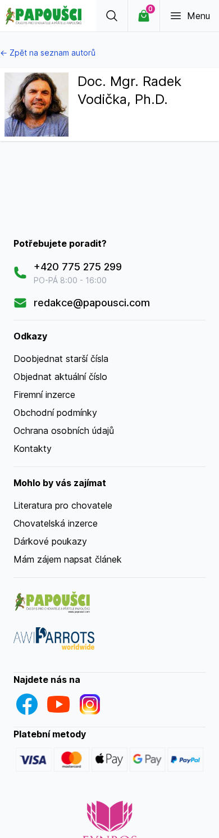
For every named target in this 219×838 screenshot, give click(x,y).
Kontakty (32, 448)
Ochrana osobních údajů (63, 430)
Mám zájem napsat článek (67, 559)
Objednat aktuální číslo (60, 376)
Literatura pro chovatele (62, 505)
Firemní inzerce (44, 394)
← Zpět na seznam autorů (47, 52)
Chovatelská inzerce (55, 523)
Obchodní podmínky (55, 412)
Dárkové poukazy (50, 541)
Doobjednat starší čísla (60, 358)
